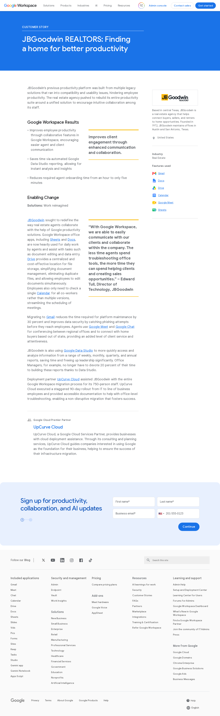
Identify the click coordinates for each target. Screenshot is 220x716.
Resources (124, 5)
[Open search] (141, 5)
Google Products (88, 700)
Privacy (35, 700)
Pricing (107, 5)
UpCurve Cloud (48, 427)
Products (66, 5)
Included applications (25, 578)
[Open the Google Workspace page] (20, 5)
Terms (48, 700)
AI (96, 5)
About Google (65, 700)
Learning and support (187, 578)
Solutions (48, 5)
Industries (83, 5)
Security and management (68, 578)
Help (106, 700)
